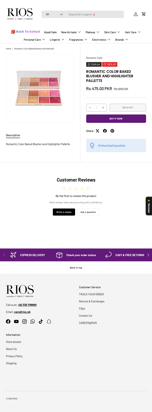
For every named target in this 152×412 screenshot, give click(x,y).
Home (8, 49)
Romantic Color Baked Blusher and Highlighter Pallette (35, 49)
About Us (11, 348)
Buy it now (116, 118)
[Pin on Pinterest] (112, 131)
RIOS (15, 398)
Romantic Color (94, 57)
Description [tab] (13, 135)
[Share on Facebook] (105, 131)
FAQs (82, 308)
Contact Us (85, 315)
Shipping (11, 363)
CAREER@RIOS (88, 322)
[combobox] (83, 14)
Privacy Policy (14, 356)
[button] (144, 14)
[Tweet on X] (97, 131)
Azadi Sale (50, 32)
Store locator (13, 341)
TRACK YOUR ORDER (91, 294)
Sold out (127, 107)
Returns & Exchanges (91, 301)
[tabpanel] (40, 144)
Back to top (76, 267)
